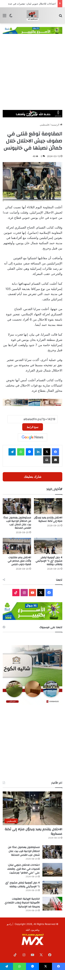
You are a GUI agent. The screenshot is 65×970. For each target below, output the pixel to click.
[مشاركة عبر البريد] (55, 459)
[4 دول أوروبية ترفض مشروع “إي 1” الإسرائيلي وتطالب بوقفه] (48, 546)
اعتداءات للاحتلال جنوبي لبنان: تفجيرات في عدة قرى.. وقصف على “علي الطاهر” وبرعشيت (23, 869)
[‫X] (46, 451)
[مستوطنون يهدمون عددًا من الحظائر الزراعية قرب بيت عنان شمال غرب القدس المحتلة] (17, 506)
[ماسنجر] (29, 451)
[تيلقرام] (12, 451)
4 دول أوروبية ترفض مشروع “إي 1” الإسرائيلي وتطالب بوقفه (49, 561)
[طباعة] (46, 459)
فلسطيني (44, 124)
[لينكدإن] (38, 451)
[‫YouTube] (32, 592)
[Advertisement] (32, 75)
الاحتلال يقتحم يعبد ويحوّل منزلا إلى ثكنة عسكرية (48, 519)
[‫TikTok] (16, 592)
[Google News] (32, 437)
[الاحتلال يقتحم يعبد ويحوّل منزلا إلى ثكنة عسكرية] (48, 506)
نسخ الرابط (32, 426)
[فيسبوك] (55, 451)
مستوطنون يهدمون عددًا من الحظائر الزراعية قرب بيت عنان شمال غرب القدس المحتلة (17, 522)
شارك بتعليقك (32, 476)
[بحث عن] (60, 17)
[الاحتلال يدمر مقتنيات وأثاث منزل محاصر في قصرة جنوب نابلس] (17, 546)
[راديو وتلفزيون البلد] (32, 15)
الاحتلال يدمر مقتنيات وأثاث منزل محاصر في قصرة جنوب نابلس (19, 561)
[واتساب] (20, 451)
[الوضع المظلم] (11, 17)
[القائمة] (4, 17)
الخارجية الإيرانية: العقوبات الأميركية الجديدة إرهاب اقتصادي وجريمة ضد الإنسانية (22, 902)
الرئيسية (55, 124)
